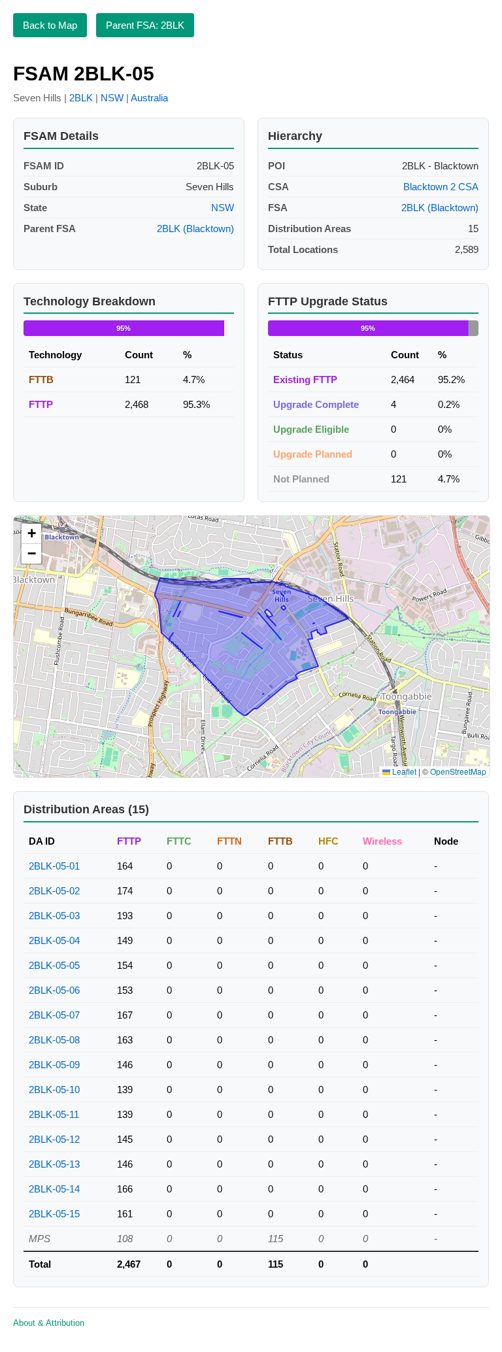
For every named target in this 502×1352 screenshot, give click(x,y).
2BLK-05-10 (54, 1089)
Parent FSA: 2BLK (145, 25)
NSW (112, 97)
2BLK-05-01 (54, 865)
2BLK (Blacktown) (195, 228)
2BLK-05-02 (54, 890)
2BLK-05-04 (54, 940)
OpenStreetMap (458, 771)
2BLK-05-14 (54, 1188)
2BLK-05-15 (54, 1213)
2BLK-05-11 (54, 1114)
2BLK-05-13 (54, 1164)
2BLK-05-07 (54, 1015)
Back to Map (50, 25)
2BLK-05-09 (54, 1064)
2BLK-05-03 (54, 915)
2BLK (81, 97)
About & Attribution (48, 1323)
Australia (149, 97)
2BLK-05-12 (54, 1139)
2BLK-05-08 (54, 1039)
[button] (31, 534)
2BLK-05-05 (54, 965)
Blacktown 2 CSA (440, 186)
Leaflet (403, 771)
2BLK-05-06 (54, 990)
